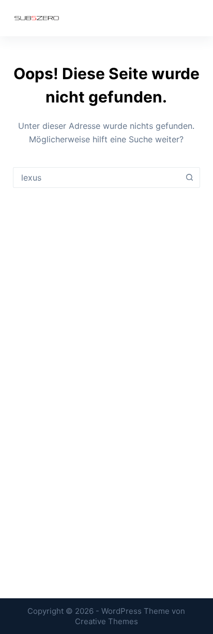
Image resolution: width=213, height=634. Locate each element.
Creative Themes (106, 621)
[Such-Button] (189, 177)
